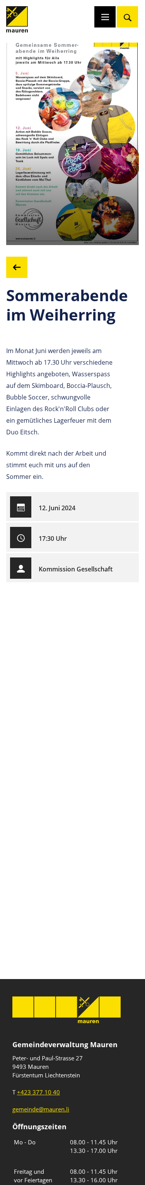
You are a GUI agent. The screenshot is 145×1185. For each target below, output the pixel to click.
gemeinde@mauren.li (40, 1109)
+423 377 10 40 (38, 1092)
